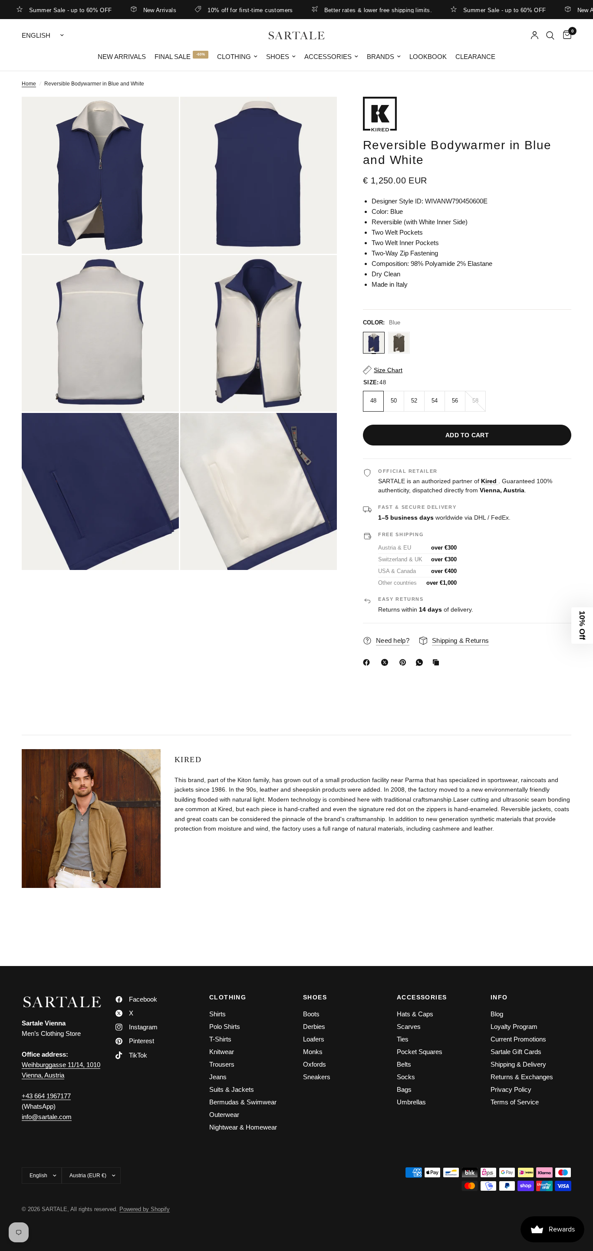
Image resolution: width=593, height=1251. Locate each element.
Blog (497, 1014)
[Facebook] (368, 662)
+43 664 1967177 (46, 1096)
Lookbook (428, 56)
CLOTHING (227, 997)
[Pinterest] (404, 662)
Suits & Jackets (231, 1089)
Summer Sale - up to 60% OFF (477, 10)
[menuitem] (121, 56)
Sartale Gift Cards (516, 1051)
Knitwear (221, 1051)
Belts (404, 1064)
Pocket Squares (419, 1051)
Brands (380, 56)
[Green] (399, 343)
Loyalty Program (514, 1026)
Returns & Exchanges (522, 1077)
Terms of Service (515, 1102)
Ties (403, 1039)
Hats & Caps (415, 1014)
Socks (406, 1077)
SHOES (315, 997)
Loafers (313, 1039)
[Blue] (374, 343)
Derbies (314, 1026)
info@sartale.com (47, 1116)
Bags (404, 1089)
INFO (499, 997)
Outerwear (224, 1114)
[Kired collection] (467, 114)
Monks (313, 1051)
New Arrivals (132, 10)
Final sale (173, 56)
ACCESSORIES (422, 997)
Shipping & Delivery (518, 1064)
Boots (311, 1014)
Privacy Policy (511, 1089)
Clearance (475, 56)
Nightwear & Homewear (243, 1127)
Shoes (277, 56)
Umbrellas (411, 1102)
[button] (582, 625)
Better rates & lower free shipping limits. (350, 10)
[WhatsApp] (421, 662)
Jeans (218, 1077)
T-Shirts (220, 1039)
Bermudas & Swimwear (243, 1102)
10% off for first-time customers (222, 10)
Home (29, 84)
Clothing (234, 56)
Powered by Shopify (144, 1209)
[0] (565, 35)
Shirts (217, 1014)
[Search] (550, 35)
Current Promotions (518, 1039)
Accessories (328, 56)
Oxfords (314, 1064)
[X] (386, 662)
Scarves (409, 1026)
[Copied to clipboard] (437, 662)
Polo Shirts (224, 1026)
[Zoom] (160, 115)
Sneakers (316, 1077)
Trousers (221, 1064)
